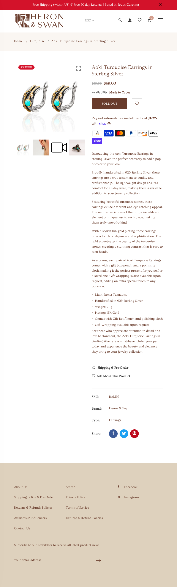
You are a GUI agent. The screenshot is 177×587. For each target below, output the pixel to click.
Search (70, 487)
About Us (20, 487)
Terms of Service (77, 507)
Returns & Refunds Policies (33, 507)
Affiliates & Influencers (30, 518)
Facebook (130, 487)
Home (18, 41)
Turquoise (37, 41)
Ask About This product (113, 376)
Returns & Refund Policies (84, 518)
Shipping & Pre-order (112, 368)
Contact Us (22, 528)
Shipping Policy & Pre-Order (34, 497)
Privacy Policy (75, 497)
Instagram (131, 497)
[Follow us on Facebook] (113, 433)
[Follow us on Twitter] (124, 433)
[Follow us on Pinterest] (134, 433)
